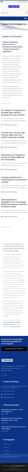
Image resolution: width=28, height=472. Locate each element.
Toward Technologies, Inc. (18, 465)
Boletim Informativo (6, 29)
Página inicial (7, 444)
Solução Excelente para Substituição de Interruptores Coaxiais (14, 179)
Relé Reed (17, 322)
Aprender (13, 27)
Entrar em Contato (15, 326)
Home (7, 27)
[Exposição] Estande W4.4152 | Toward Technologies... (13, 428)
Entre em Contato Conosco (14, 348)
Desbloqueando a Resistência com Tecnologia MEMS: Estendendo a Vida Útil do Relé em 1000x (14, 203)
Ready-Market (21, 469)
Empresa (6, 447)
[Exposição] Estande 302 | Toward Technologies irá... (12, 410)
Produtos (6, 453)
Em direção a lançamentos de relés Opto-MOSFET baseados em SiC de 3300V (13, 112)
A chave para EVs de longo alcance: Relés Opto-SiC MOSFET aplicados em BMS (13, 135)
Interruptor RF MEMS (9, 324)
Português (23, 1)
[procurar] (25, 12)
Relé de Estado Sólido (9, 322)
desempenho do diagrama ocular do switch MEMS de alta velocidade (13, 157)
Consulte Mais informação (10, 125)
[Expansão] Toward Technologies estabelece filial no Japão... (12, 419)
